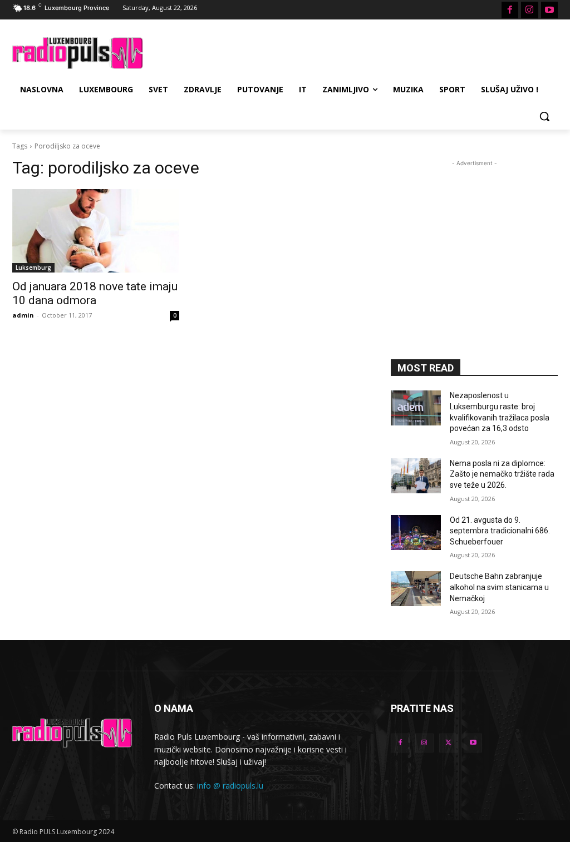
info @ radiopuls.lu (230, 785)
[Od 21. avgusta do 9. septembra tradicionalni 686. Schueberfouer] (416, 532)
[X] (448, 743)
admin (23, 315)
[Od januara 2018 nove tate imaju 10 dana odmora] (95, 231)
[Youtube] (549, 10)
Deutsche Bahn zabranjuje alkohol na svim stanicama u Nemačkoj (499, 587)
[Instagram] (529, 10)
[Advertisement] (273, 51)
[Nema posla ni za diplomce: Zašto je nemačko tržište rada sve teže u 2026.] (416, 475)
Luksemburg (33, 267)
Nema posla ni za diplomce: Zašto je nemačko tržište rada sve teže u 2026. (502, 474)
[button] (544, 116)
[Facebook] (510, 10)
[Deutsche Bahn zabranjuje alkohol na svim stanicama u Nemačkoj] (416, 588)
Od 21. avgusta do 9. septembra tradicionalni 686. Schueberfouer (500, 531)
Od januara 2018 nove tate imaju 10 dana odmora (95, 293)
